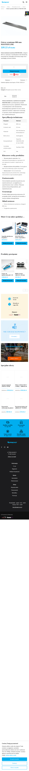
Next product (27, 290)
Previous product (24, 290)
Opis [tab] (5, 96)
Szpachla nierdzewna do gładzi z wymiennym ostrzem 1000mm (7, 238)
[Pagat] (5, 2)
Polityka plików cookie (11, 755)
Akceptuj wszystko (14, 759)
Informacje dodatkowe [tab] (14, 96)
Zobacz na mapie (12, 456)
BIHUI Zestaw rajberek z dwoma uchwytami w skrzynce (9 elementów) (21, 275)
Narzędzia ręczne (16, 6)
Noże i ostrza (18, 89)
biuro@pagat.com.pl (17, 507)
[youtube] (7, 447)
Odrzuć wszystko (14, 767)
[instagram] (4, 447)
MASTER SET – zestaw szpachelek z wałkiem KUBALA (20, 238)
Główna (3, 6)
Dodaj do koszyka (14, 71)
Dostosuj (14, 763)
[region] (14, 756)
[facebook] (1, 447)
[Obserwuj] (11, 80)
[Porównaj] (26, 80)
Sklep (8, 6)
